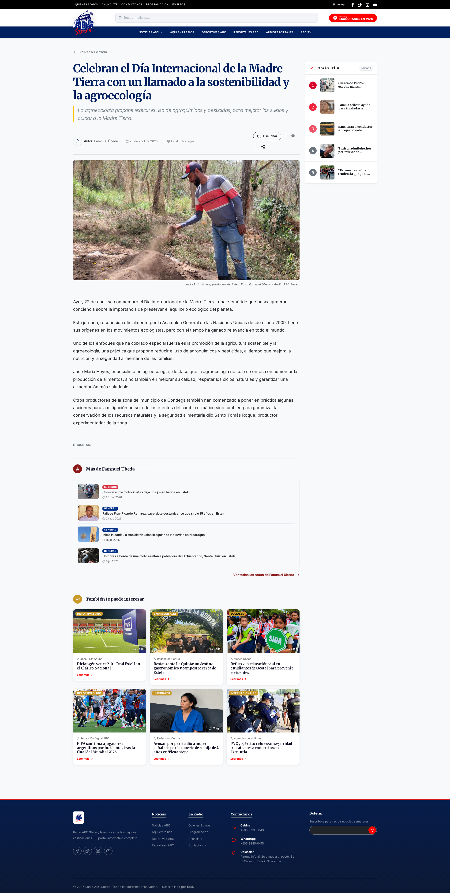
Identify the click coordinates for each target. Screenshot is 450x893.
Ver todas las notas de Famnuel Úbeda (263, 575)
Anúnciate (195, 839)
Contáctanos (197, 845)
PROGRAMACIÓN (157, 4)
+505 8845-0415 (252, 843)
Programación (198, 832)
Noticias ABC (149, 32)
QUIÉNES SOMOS (86, 4)
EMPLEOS (178, 4)
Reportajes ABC (246, 32)
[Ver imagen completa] (186, 220)
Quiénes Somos (199, 825)
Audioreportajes (279, 32)
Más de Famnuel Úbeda (110, 469)
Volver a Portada (93, 52)
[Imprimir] (293, 136)
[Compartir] (263, 146)
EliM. (190, 887)
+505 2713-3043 (252, 830)
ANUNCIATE (110, 4)
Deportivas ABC (214, 32)
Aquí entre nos (182, 32)
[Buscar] (120, 18)
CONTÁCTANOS (131, 4)
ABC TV (306, 32)
